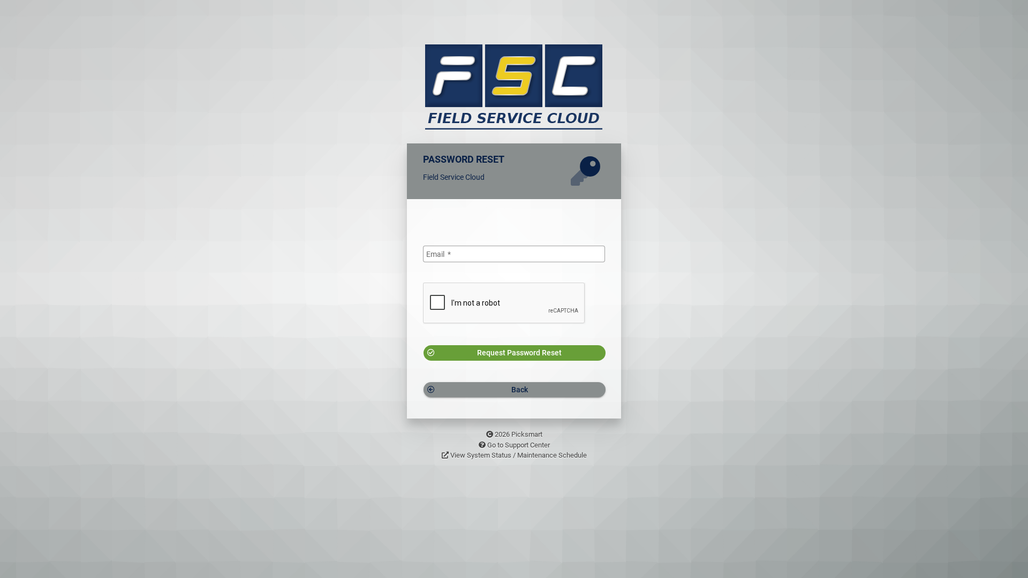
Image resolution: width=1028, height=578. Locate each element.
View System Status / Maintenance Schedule (518, 455)
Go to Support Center (518, 445)
